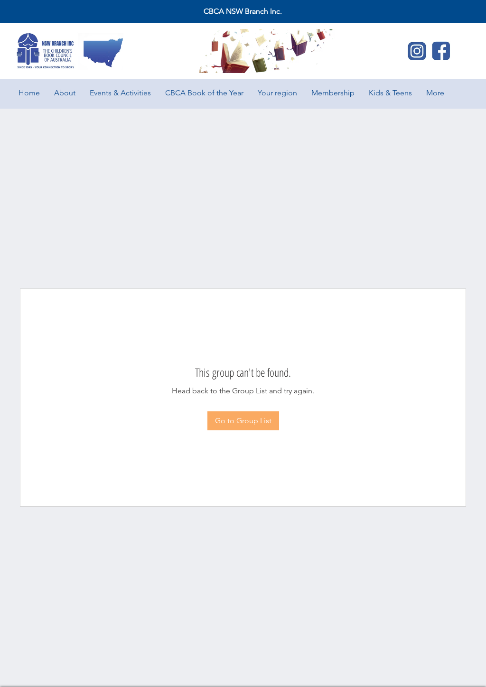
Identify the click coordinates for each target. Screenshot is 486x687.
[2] (417, 50)
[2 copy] (440, 50)
